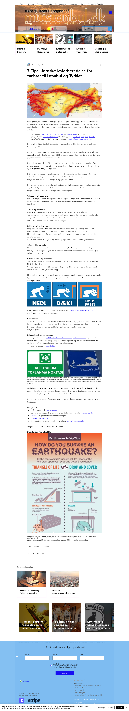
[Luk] (126, 707)
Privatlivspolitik (65, 708)
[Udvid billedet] (45, 363)
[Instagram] (78, 680)
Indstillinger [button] (101, 708)
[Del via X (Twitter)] (33, 553)
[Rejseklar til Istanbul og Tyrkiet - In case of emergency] (31, 579)
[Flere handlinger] (100, 65)
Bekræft (120, 708)
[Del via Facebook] (28, 553)
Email (81, 654)
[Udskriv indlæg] (43, 553)
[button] (110, 12)
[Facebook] (75, 680)
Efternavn (55, 654)
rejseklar (37, 546)
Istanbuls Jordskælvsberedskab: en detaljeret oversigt (63, 591)
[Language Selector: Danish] (58, 29)
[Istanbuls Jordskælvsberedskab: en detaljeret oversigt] (64, 579)
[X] (85, 680)
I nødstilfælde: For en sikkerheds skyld (88, 695)
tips (30, 546)
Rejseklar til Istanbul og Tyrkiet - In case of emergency (29, 591)
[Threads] (82, 680)
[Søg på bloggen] (110, 29)
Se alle (110, 567)
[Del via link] (38, 553)
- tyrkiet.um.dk (79, 690)
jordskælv (46, 546)
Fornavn (27, 654)
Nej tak (110, 708)
